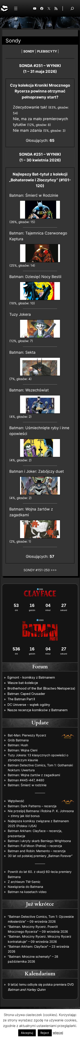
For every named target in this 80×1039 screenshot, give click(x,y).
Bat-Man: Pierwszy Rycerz (27, 735)
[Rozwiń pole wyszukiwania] (72, 8)
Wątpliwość (16, 801)
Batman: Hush (18, 745)
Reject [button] (44, 1033)
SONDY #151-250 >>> (40, 570)
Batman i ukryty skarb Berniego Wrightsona (39, 841)
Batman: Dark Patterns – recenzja (32, 806)
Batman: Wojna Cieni (22, 750)
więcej (58, 1033)
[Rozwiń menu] (15, 8)
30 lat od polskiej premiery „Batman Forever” (40, 856)
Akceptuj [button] (27, 1033)
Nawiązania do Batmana (25, 886)
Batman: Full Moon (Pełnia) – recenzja (35, 846)
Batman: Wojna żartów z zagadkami (34, 775)
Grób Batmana (18, 740)
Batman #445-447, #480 (26, 780)
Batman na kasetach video (27, 892)
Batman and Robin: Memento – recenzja (37, 851)
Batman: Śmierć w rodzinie (27, 785)
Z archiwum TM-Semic (24, 882)
